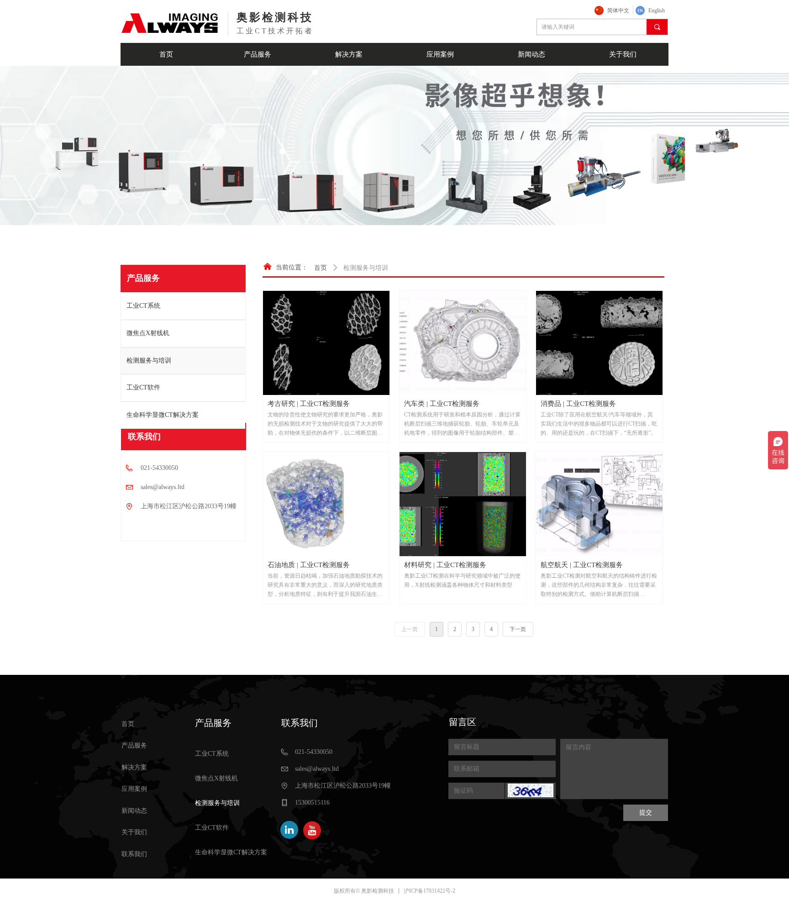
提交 (645, 812)
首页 (320, 267)
